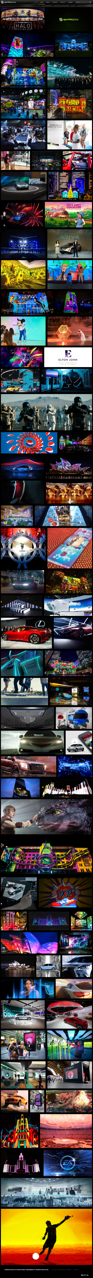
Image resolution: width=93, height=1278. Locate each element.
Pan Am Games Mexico (66, 1131)
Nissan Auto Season (69, 1014)
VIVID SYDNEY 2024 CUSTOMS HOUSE (23, 73)
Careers (70, 2)
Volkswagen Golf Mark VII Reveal (48, 966)
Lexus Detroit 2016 (26, 633)
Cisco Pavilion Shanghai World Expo (46, 1192)
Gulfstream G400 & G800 (23, 243)
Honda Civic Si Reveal (22, 492)
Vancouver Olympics (23, 548)
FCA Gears (20, 380)
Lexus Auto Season (77, 966)
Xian (69, 1101)
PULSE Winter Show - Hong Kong (75, 442)
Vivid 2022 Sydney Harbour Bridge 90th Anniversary (73, 303)
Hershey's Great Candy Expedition (68, 214)
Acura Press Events (73, 633)
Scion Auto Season (27, 988)
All (39, 5)
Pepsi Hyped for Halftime (29, 442)
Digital (73, 5)
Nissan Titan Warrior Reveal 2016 (27, 718)
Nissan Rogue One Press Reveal (46, 412)
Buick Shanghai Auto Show (22, 467)
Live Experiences (47, 5)
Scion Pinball (71, 691)
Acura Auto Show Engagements (19, 893)
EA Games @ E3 (68, 1163)
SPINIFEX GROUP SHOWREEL (69, 19)
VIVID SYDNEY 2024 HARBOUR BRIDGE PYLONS (27, 45)
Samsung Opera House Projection (17, 966)
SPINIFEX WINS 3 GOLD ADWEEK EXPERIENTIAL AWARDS (21, 357)
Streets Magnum (23, 1045)
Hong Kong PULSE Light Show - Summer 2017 (17, 516)
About (48, 2)
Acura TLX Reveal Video (32, 742)
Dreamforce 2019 (23, 104)
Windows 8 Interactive (37, 1101)
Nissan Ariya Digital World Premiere (69, 243)
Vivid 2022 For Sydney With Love (27, 303)
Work (41, 2)
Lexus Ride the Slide (24, 691)
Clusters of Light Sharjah (69, 492)
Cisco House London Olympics (23, 1074)
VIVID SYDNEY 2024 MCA (73, 45)
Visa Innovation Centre (15, 160)
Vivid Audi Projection (14, 921)
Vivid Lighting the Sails (29, 942)
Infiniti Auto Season (74, 988)
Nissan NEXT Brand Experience (46, 160)
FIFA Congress (46, 1237)
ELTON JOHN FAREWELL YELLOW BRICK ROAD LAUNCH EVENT (68, 357)
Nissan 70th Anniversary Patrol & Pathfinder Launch (69, 331)
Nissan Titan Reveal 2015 (28, 766)
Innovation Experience (79, 742)
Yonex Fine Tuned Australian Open (69, 134)
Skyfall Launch (69, 1074)
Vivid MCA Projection (46, 855)
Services (55, 2)
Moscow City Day (21, 1163)
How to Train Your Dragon (46, 816)
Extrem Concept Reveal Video (14, 1101)
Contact (62, 2)
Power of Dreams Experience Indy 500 (74, 718)
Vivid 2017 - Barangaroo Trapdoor (63, 516)
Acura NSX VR (22, 581)
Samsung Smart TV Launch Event (81, 921)
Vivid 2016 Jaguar (21, 605)
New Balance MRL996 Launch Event (65, 893)
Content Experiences (84, 5)
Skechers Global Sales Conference (75, 766)
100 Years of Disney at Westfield (23, 331)
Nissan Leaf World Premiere (23, 134)
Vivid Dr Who (75, 942)
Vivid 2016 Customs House (69, 581)
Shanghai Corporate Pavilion (69, 1045)
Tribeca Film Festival (20, 788)
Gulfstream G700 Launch (69, 73)
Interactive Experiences (61, 5)
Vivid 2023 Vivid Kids (69, 274)
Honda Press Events (22, 663)
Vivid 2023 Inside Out (69, 104)
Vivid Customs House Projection (68, 663)
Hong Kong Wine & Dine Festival (67, 788)
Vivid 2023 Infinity (23, 274)
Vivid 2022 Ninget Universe (70, 186)
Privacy (76, 1269)
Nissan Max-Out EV (23, 186)
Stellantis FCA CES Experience (22, 214)
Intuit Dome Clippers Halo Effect (23, 19)
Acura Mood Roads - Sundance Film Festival (66, 380)
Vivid (19, 1131)
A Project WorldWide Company (61, 1269)
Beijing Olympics (69, 548)
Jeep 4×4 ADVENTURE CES (77, 160)
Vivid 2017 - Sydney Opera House (69, 467)
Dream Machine (68, 605)
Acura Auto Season (23, 1014)
